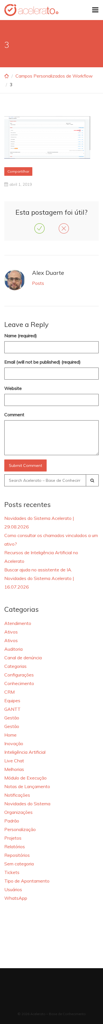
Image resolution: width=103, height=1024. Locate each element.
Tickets (11, 872)
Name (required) (20, 335)
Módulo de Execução (25, 778)
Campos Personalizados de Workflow (54, 76)
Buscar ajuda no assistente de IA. (38, 570)
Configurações (19, 675)
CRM (9, 692)
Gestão (11, 718)
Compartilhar (18, 171)
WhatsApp (15, 898)
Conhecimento (19, 683)
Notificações (17, 795)
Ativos (11, 632)
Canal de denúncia (23, 657)
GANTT (12, 709)
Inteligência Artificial (24, 752)
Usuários (13, 889)
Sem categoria (19, 864)
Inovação (13, 743)
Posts (38, 283)
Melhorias (14, 769)
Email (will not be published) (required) (42, 362)
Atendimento (17, 623)
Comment (14, 414)
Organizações (18, 812)
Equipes (12, 700)
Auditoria (13, 649)
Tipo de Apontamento (26, 881)
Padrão (11, 821)
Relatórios (14, 846)
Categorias (15, 666)
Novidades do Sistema (27, 803)
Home (10, 735)
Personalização (20, 829)
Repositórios (17, 855)
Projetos (12, 838)
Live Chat (14, 760)
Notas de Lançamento (27, 786)
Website (13, 388)
